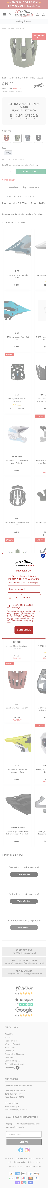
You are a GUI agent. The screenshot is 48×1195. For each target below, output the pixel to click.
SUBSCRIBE (24, 629)
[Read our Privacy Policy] (39, 611)
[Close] (43, 556)
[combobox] (13, 597)
